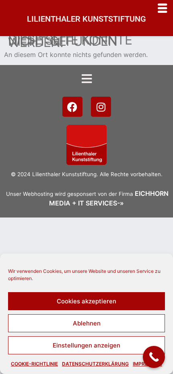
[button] (86, 79)
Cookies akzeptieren (86, 301)
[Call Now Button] (154, 357)
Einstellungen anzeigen (86, 345)
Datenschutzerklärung (95, 364)
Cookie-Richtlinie (34, 364)
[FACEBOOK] (72, 107)
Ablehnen (87, 323)
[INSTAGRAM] (101, 107)
